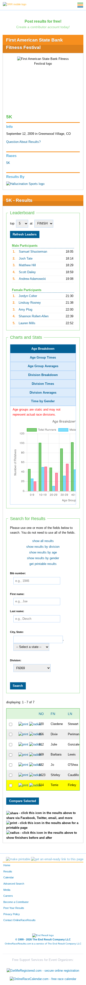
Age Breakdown (42, 348)
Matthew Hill (27, 265)
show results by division (42, 546)
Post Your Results (13, 908)
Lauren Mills (27, 323)
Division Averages (43, 392)
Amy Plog (25, 309)
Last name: (17, 611)
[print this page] (18, 859)
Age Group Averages (43, 366)
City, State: (17, 631)
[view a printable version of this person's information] (23, 724)
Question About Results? (23, 142)
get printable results (43, 564)
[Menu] (80, 5)
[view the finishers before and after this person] (35, 724)
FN (53, 714)
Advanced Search (13, 883)
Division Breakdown (43, 375)
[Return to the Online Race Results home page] (14, 4)
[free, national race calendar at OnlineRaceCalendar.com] (43, 979)
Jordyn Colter (28, 296)
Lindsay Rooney (30, 302)
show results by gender (43, 558)
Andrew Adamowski (32, 279)
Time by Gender (43, 401)
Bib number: (18, 573)
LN (70, 714)
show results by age (43, 552)
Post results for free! (43, 21)
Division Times (43, 384)
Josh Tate (25, 258)
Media (6, 889)
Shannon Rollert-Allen (33, 316)
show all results (43, 541)
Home (6, 865)
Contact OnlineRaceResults (19, 920)
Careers (8, 895)
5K (8, 163)
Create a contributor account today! (43, 27)
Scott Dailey (27, 272)
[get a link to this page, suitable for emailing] (57, 859)
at (31, 223)
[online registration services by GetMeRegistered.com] (43, 969)
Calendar (8, 877)
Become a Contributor (16, 902)
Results (7, 871)
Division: (15, 660)
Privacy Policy (11, 914)
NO (41, 714)
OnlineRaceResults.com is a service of (43, 943)
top (12, 223)
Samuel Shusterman (33, 251)
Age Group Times (43, 357)
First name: (17, 593)
